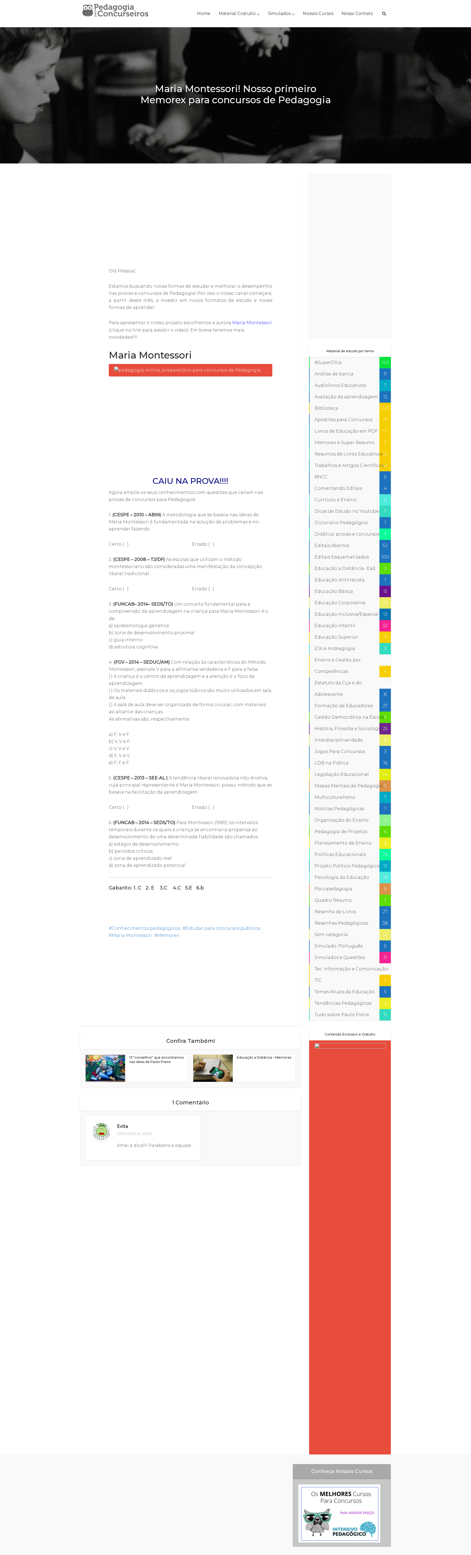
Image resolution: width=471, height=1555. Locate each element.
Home (203, 13)
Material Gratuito (237, 13)
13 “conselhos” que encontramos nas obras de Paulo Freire (156, 1059)
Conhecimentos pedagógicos (146, 928)
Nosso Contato (357, 13)
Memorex (168, 935)
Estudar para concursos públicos (223, 928)
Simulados (279, 13)
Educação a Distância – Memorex (264, 1057)
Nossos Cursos (318, 13)
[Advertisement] (190, 220)
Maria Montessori (252, 322)
